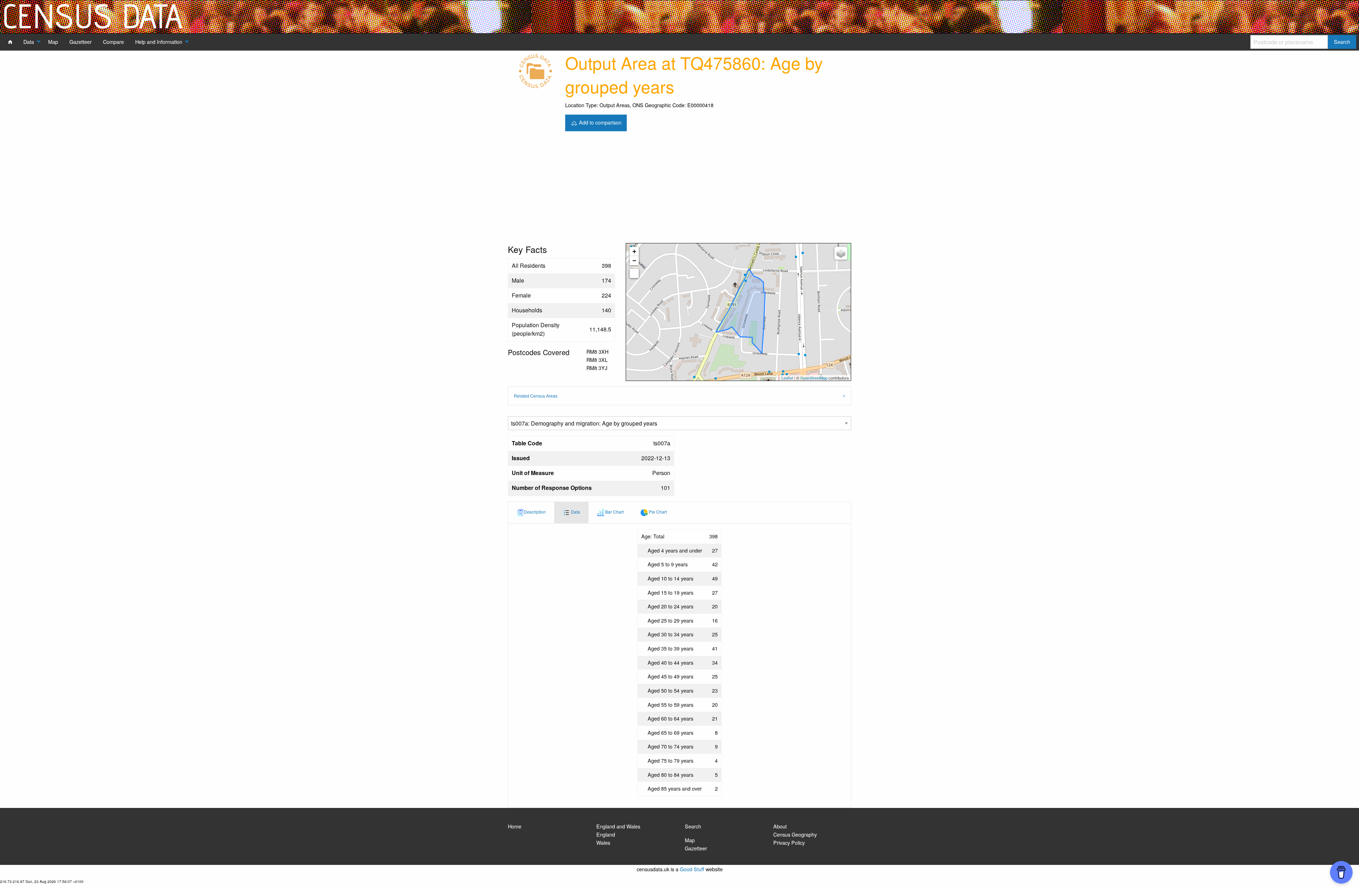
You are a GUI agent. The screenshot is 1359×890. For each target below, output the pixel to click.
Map (690, 840)
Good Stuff (692, 869)
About (780, 826)
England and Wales (618, 826)
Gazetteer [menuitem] (80, 41)
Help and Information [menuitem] (158, 41)
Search (693, 826)
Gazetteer (696, 848)
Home (514, 826)
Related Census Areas (535, 396)
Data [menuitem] (28, 41)
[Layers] (841, 253)
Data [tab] (575, 512)
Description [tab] (535, 512)
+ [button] (634, 251)
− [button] (634, 260)
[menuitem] (10, 41)
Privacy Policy (789, 842)
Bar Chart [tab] (614, 512)
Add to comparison (599, 122)
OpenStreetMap (813, 378)
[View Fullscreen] (634, 273)
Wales (603, 842)
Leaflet (787, 378)
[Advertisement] (679, 189)
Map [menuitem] (53, 41)
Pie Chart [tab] (657, 512)
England (605, 834)
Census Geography (795, 834)
